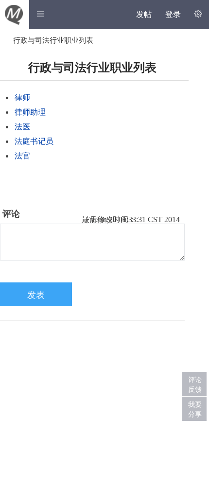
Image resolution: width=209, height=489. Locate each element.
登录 (173, 14)
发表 (36, 295)
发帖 (144, 14)
